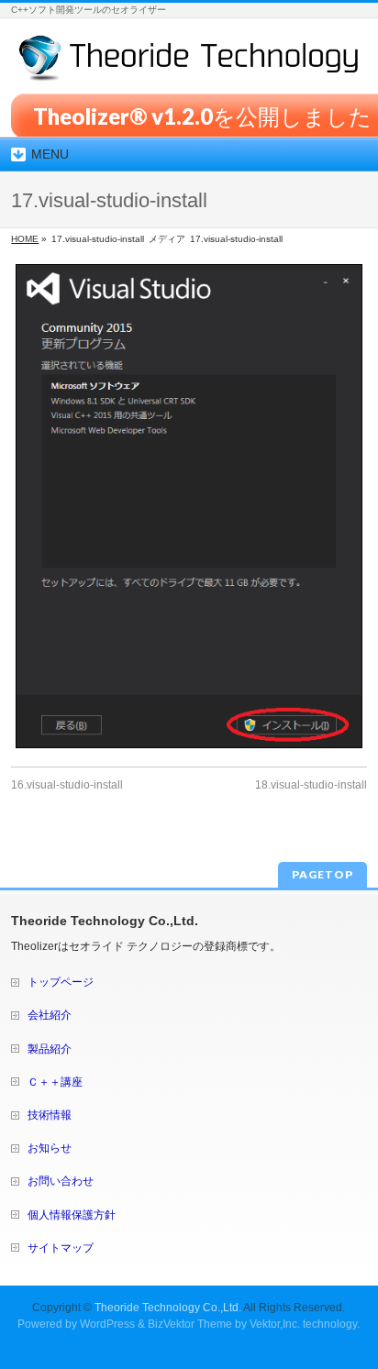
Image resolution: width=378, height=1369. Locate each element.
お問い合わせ (61, 1181)
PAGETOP (322, 874)
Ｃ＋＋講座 (55, 1082)
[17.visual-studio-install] (188, 506)
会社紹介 (50, 1015)
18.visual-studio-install (311, 784)
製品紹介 (50, 1049)
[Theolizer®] (188, 61)
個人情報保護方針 (72, 1215)
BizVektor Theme (190, 1324)
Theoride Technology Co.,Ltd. (167, 1307)
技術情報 (50, 1115)
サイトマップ (61, 1248)
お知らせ (50, 1148)
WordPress (107, 1324)
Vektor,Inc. (275, 1324)
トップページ (61, 982)
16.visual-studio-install (67, 784)
